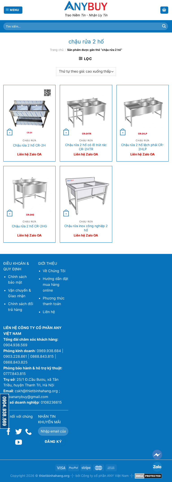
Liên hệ (49, 312)
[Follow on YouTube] (18, 442)
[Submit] (164, 26)
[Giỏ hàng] (164, 10)
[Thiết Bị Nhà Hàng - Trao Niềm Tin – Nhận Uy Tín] (86, 5)
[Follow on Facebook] (8, 432)
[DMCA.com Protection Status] (148, 476)
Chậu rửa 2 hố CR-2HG (29, 226)
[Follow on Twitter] (18, 432)
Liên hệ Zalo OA (29, 154)
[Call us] (28, 432)
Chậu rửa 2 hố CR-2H (29, 145)
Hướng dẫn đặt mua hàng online (55, 284)
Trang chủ (56, 50)
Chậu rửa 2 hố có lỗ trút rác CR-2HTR (86, 147)
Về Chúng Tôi (54, 271)
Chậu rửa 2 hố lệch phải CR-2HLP (142, 147)
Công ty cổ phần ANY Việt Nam (105, 476)
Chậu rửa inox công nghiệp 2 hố (86, 228)
